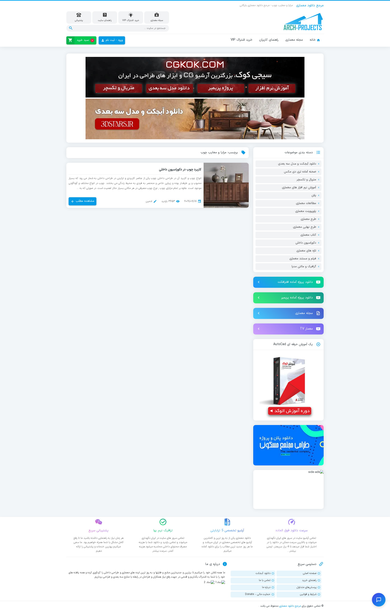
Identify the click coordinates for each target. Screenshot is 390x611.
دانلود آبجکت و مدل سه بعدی (297, 164)
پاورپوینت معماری (305, 211)
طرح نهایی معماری (304, 227)
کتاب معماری (308, 235)
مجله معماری (294, 39)
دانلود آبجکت (263, 573)
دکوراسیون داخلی (305, 243)
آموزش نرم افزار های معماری (299, 187)
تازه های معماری (306, 251)
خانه (313, 39)
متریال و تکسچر (306, 179)
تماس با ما (264, 580)
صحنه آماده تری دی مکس (300, 172)
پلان (313, 195)
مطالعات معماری (306, 203)
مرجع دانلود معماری (290, 606)
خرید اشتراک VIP (241, 39)
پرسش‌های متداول (306, 587)
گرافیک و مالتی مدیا (304, 266)
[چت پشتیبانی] (378, 599)
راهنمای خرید (309, 580)
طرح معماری (308, 219)
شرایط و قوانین (308, 594)
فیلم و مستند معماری (302, 258)
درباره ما (266, 587)
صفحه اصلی (309, 573)
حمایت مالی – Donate (257, 594)
